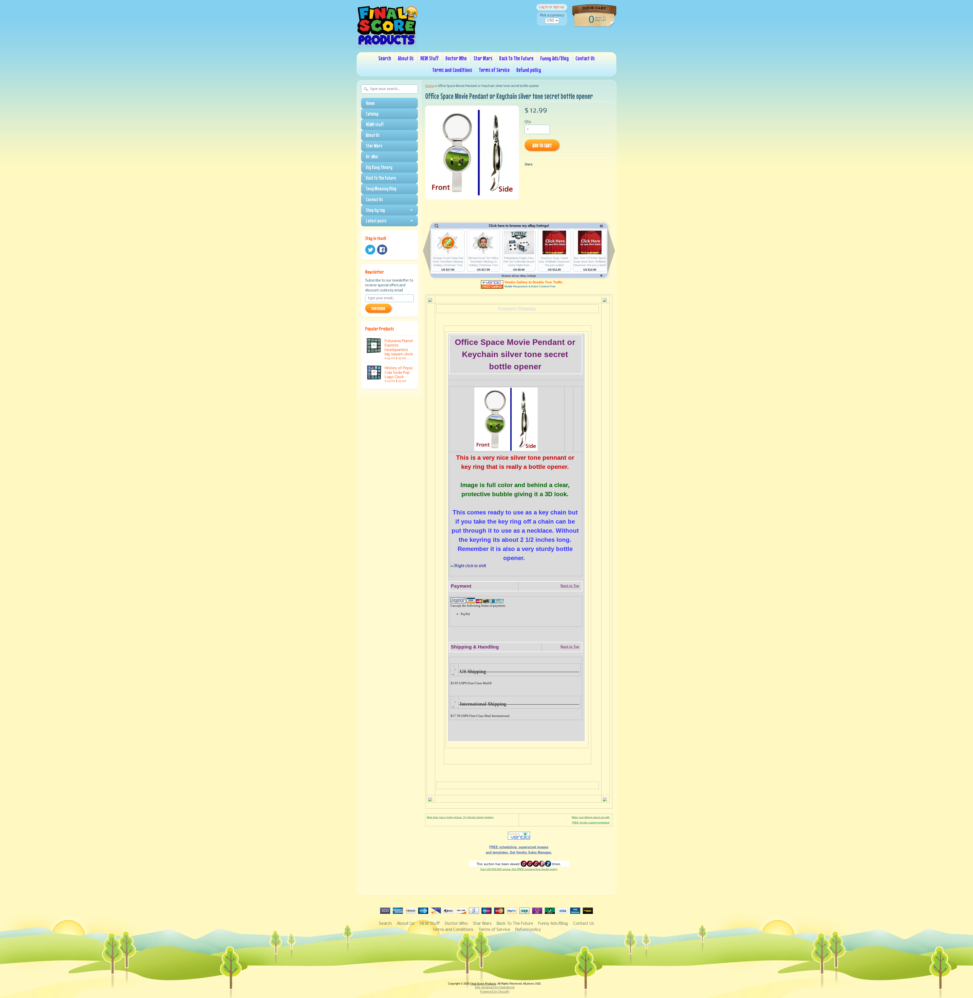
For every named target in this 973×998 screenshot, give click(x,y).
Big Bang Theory (379, 167)
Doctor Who (456, 58)
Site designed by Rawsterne (495, 987)
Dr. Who (372, 156)
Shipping (527, 308)
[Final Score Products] (387, 44)
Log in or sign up (551, 7)
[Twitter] (370, 250)
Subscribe (378, 308)
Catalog (372, 114)
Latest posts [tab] (376, 221)
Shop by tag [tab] (375, 210)
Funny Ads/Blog (554, 58)
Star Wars (483, 58)
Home (370, 103)
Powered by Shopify (494, 991)
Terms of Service (494, 69)
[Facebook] (382, 250)
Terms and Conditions (452, 69)
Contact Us (585, 58)
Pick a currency (552, 15)
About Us (406, 58)
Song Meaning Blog (381, 188)
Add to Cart (542, 145)
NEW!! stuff (375, 124)
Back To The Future (516, 58)
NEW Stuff (429, 58)
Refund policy (528, 69)
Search (384, 58)
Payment (506, 308)
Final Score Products (483, 983)
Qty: (528, 122)
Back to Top (569, 586)
